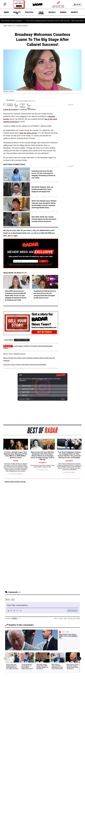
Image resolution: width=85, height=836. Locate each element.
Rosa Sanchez (10, 100)
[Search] (5, 5)
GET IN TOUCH (44, 332)
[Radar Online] (37, 4)
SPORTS (74, 12)
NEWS (6, 12)
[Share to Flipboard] (22, 104)
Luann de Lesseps (10, 109)
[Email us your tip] (19, 8)
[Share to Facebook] (10, 104)
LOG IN (78, 4)
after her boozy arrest (28, 133)
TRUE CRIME (41, 12)
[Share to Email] (29, 104)
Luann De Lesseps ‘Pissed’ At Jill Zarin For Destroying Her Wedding (24, 364)
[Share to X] (16, 104)
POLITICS (29, 12)
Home (5, 25)
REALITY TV (17, 12)
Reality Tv (11, 25)
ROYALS (52, 12)
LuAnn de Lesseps (21, 25)
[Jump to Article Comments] (4, 104)
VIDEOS (63, 12)
